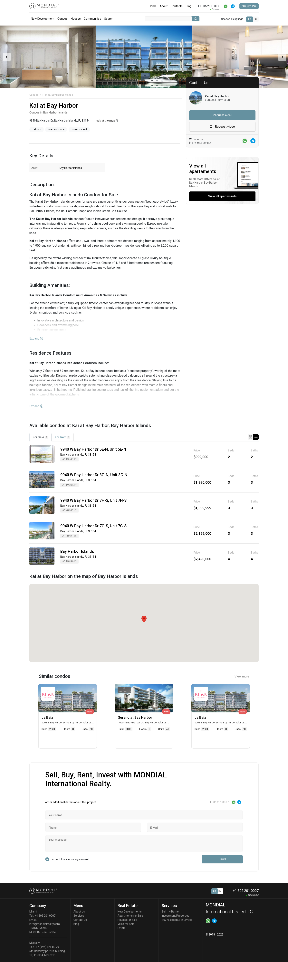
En (249, 19)
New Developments (130, 911)
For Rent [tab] (62, 437)
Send (222, 859)
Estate (122, 928)
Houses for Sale (127, 919)
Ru (255, 19)
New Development (42, 18)
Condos (62, 18)
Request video (224, 126)
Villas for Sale (126, 923)
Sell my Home (170, 911)
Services (78, 915)
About (164, 6)
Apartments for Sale (130, 915)
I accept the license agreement (70, 859)
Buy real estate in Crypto (177, 919)
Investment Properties (175, 915)
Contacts (177, 6)
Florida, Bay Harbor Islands (58, 94)
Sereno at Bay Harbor (135, 717)
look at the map (105, 120)
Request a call (249, 6)
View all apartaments (222, 196)
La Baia (47, 717)
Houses (76, 18)
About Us (79, 911)
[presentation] (6, 57)
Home (153, 6)
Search (108, 18)
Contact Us (80, 919)
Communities (92, 18)
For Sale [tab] (40, 437)
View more (242, 676)
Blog (188, 6)
